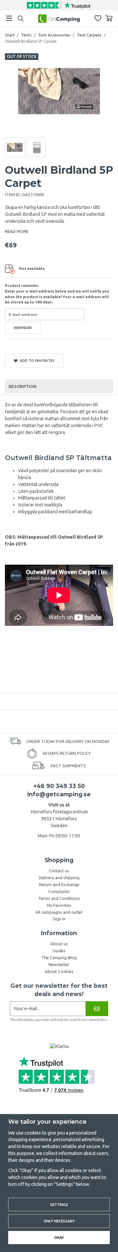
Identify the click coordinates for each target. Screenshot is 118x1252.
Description (23, 386)
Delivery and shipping (59, 877)
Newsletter (59, 964)
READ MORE (17, 231)
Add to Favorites (36, 360)
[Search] (20, 18)
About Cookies (59, 971)
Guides (59, 950)
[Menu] (9, 18)
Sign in (59, 918)
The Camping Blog (59, 957)
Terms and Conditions (59, 898)
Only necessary (59, 1221)
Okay (59, 1237)
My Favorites (59, 905)
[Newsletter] (97, 1008)
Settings (59, 1204)
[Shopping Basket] (109, 18)
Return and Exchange (59, 884)
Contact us (59, 870)
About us (59, 943)
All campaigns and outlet (59, 912)
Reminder (23, 327)
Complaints (59, 891)
